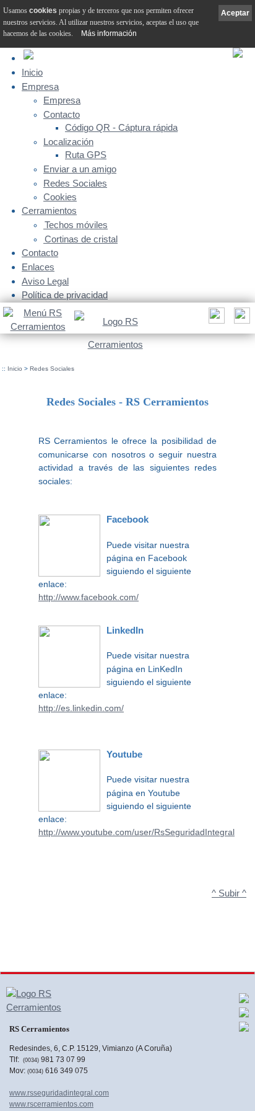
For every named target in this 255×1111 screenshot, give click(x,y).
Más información (109, 33)
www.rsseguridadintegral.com (59, 1093)
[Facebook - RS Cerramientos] (244, 1001)
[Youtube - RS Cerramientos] (244, 1030)
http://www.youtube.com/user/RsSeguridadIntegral (136, 832)
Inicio (32, 72)
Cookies (60, 197)
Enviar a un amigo (79, 169)
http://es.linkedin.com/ (81, 708)
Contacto (61, 115)
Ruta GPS (85, 155)
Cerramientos (49, 210)
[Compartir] (215, 319)
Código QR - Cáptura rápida (121, 128)
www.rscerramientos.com (51, 1104)
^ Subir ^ (229, 893)
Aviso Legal (45, 281)
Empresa (40, 86)
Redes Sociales (75, 183)
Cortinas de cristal (81, 239)
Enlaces (38, 267)
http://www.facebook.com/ (88, 597)
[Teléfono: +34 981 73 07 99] (240, 319)
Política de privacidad (65, 295)
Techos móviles (76, 225)
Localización (68, 142)
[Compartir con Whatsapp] (244, 1015)
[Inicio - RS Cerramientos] (115, 330)
